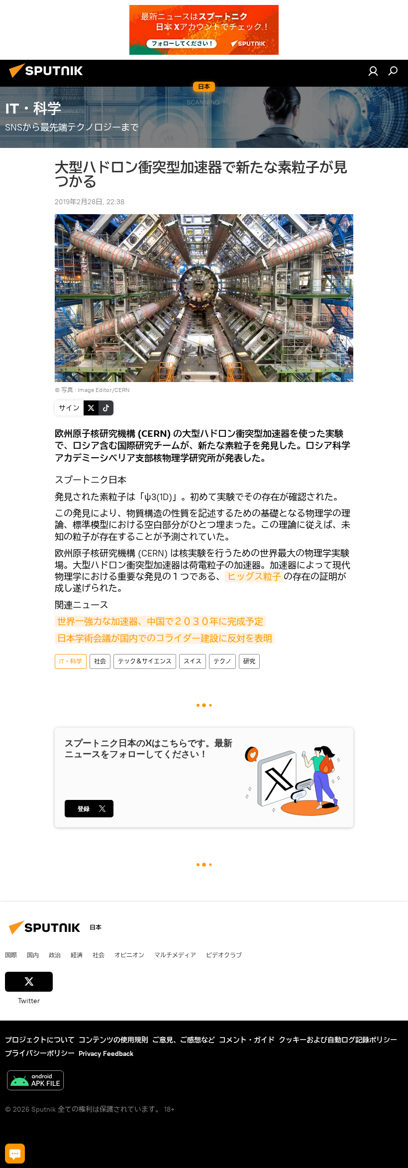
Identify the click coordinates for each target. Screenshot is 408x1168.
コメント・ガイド (247, 1040)
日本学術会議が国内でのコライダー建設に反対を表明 (164, 638)
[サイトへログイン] (373, 71)
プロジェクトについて (40, 1040)
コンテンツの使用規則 (113, 1040)
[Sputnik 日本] (49, 79)
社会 (100, 661)
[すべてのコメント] (15, 1154)
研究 (249, 661)
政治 (55, 954)
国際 (11, 954)
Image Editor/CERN (104, 389)
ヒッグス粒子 (254, 576)
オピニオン (129, 954)
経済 (77, 954)
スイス (193, 661)
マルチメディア (175, 954)
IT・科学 (70, 661)
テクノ (222, 661)
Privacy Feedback (106, 1053)
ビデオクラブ (224, 954)
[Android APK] (35, 1081)
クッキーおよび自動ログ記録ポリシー (338, 1040)
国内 (33, 954)
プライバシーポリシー (40, 1053)
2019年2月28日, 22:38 (89, 201)
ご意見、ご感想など (183, 1040)
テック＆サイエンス (145, 661)
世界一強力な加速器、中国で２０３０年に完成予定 (160, 621)
